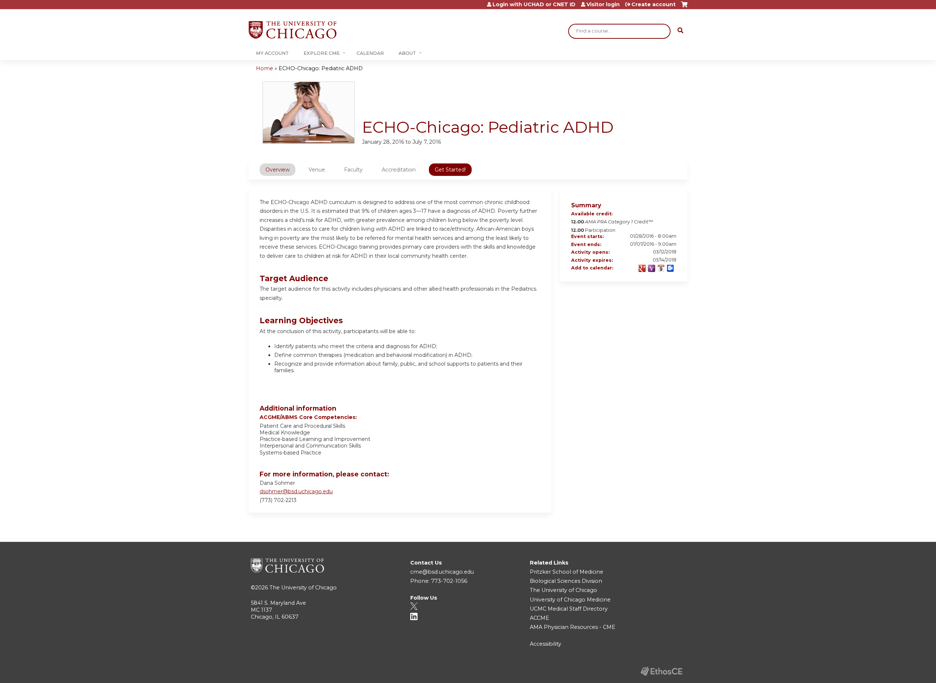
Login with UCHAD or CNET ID (533, 4)
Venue (317, 169)
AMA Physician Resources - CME (572, 627)
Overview (277, 169)
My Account (272, 53)
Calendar (370, 53)
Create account (653, 4)
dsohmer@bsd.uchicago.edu (296, 491)
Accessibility (545, 644)
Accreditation (399, 169)
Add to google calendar (642, 268)
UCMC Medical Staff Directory (569, 608)
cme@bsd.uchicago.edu (442, 572)
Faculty (353, 169)
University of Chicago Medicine (570, 599)
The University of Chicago (303, 587)
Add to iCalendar (661, 268)
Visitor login (603, 4)
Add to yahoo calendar (651, 268)
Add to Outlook (670, 268)
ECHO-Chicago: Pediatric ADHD (321, 68)
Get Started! (450, 169)
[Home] (292, 29)
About (407, 53)
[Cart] (684, 7)
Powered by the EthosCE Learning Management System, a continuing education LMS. (661, 671)
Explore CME (321, 53)
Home (264, 68)
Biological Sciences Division (566, 581)
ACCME (539, 618)
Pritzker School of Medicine (566, 572)
